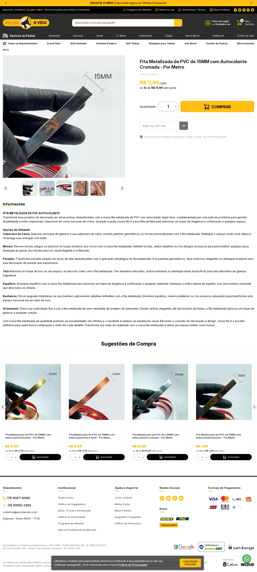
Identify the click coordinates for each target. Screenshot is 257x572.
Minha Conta (122, 504)
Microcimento (245, 43)
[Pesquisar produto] (178, 23)
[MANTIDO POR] (230, 564)
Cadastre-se (222, 24)
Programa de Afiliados (71, 523)
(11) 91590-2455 (19, 505)
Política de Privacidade (71, 516)
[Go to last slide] (6, 188)
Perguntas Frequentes (128, 516)
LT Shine (121, 35)
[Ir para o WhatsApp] (246, 558)
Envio (163, 509)
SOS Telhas (132, 43)
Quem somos (66, 497)
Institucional (66, 488)
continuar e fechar (190, 563)
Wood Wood (192, 35)
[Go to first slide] (251, 3)
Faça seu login (220, 21)
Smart (100, 35)
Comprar (221, 107)
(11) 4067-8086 (18, 498)
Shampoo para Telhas (162, 43)
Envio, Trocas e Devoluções (74, 510)
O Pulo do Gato (245, 35)
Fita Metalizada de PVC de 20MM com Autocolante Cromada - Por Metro (155, 436)
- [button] (7, 457)
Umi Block (190, 43)
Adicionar (43, 457)
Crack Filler (54, 43)
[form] (12, 457)
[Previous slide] (6, 3)
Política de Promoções (128, 523)
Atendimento (12, 488)
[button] (30, 188)
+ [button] (16, 457)
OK (183, 125)
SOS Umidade (78, 43)
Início (6, 50)
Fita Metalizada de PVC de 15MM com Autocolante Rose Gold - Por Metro (92, 436)
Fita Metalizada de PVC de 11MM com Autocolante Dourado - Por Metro (218, 436)
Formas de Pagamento (224, 488)
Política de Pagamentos (72, 504)
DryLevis (78, 35)
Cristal (168, 35)
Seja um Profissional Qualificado (77, 529)
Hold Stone (145, 35)
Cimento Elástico (106, 43)
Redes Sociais (170, 488)
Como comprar (123, 497)
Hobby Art (218, 35)
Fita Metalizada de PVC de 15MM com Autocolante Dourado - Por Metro (28, 436)
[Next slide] (122, 188)
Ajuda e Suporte (126, 488)
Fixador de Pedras (217, 43)
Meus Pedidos (123, 510)
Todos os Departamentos (22, 43)
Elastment (54, 35)
